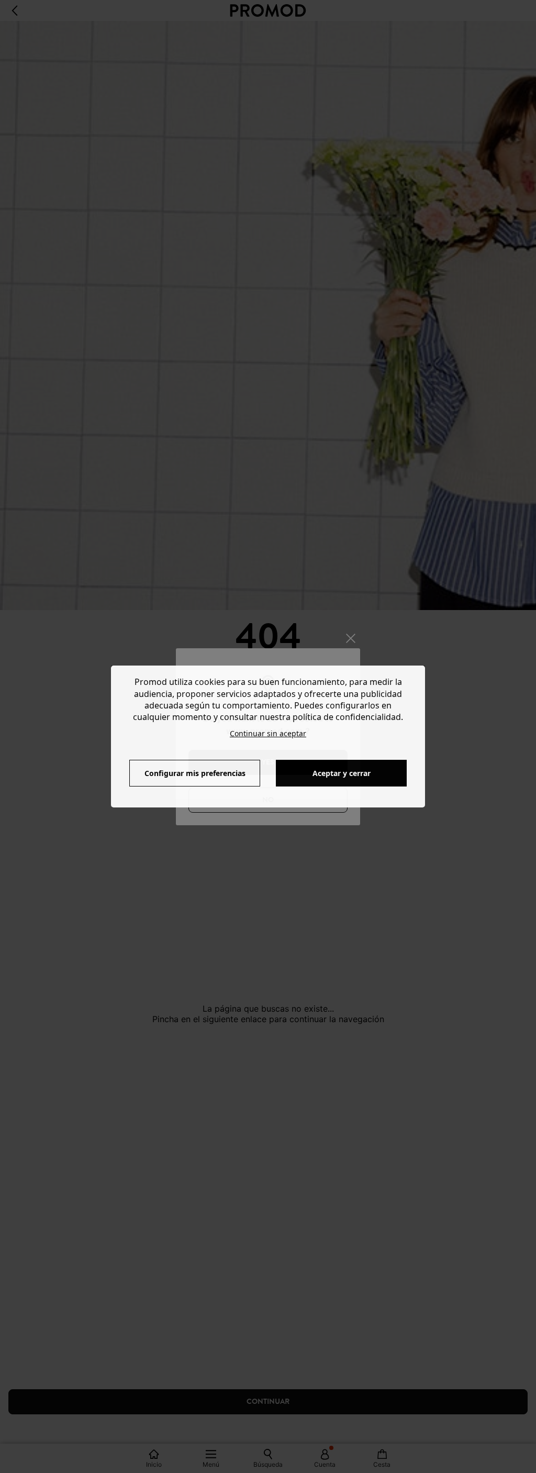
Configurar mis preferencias (194, 773)
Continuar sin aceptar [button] (268, 733)
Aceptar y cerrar (341, 773)
